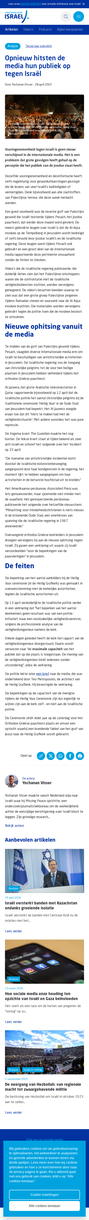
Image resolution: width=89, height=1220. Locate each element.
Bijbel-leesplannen (70, 29)
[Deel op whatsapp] (60, 756)
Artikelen (11, 29)
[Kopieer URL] (41, 756)
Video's (28, 29)
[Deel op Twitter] (51, 756)
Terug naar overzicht (38, 46)
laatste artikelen (30, 3)
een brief (42, 674)
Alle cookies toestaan (44, 1206)
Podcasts (45, 29)
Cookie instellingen (44, 1194)
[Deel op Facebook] (70, 756)
